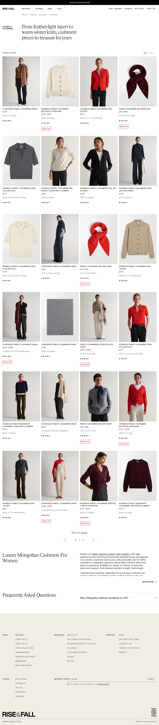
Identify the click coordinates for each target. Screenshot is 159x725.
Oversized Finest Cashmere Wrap (19, 109)
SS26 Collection (24, 648)
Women (39, 8)
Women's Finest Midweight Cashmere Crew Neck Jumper (17, 425)
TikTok (19, 687)
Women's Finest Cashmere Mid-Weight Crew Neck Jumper (57, 189)
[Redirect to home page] (11, 8)
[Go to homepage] (18, 714)
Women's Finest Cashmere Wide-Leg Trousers (135, 189)
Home (24, 14)
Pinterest (20, 692)
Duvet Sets (21, 639)
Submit (150, 679)
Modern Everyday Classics (81, 643)
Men (50, 8)
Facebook (20, 683)
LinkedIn (19, 696)
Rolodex (71, 648)
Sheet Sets (21, 643)
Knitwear (42, 14)
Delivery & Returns (129, 639)
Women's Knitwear (25, 656)
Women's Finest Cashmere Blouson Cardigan (55, 110)
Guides (70, 656)
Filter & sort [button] (9, 52)
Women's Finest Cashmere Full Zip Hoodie (98, 189)
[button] (151, 9)
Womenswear (22, 652)
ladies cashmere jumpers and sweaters (111, 554)
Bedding (26, 8)
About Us (72, 635)
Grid (145, 53)
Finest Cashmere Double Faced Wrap (96, 345)
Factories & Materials (79, 639)
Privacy (123, 652)
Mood (151, 53)
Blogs (70, 661)
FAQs (121, 635)
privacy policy (103, 684)
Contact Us (125, 643)
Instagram (21, 679)
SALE (59, 8)
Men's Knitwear (23, 665)
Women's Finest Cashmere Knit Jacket (96, 110)
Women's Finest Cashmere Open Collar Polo (19, 189)
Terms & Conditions (129, 648)
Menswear (20, 661)
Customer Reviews (77, 652)
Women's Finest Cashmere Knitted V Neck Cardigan (98, 504)
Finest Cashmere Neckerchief (134, 109)
